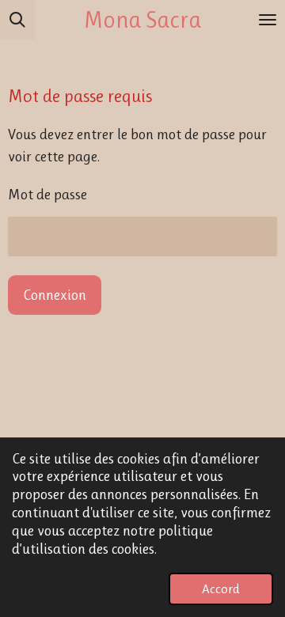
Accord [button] (221, 588)
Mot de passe (47, 194)
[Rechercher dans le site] (17, 20)
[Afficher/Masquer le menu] (267, 20)
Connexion (54, 295)
